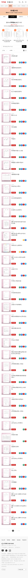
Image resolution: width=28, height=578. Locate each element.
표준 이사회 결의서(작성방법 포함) (18, 506)
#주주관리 (12, 16)
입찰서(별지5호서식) (16, 328)
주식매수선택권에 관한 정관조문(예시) (18, 376)
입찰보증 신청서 (15, 446)
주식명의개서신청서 (16, 293)
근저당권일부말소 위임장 (17, 411)
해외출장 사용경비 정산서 (17, 162)
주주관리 (12, 54)
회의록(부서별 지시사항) (17, 150)
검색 (24, 46)
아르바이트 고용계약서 (16, 245)
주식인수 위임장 (15, 340)
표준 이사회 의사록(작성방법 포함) (18, 258)
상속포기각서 (14, 269)
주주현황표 (13, 482)
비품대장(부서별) (15, 174)
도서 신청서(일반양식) (16, 198)
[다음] (17, 531)
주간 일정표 (14, 127)
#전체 (4, 16)
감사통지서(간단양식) (16, 210)
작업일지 (13, 139)
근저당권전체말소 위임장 (17, 364)
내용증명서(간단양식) (16, 68)
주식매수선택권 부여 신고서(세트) (18, 388)
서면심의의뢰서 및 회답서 (17, 399)
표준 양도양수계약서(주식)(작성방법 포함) (18, 234)
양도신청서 (14, 470)
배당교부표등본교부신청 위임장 (18, 316)
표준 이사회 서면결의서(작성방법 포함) (18, 494)
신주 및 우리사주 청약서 (16, 423)
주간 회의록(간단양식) (16, 79)
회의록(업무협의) (15, 103)
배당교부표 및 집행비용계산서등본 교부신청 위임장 (18, 352)
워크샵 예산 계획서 (15, 186)
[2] (19, 531)
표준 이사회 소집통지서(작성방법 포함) (18, 518)
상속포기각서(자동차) (16, 304)
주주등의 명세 (14, 435)
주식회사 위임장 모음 (16, 281)
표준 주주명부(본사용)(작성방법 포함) (18, 222)
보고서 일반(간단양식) (16, 91)
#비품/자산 (21, 16)
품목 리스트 (14, 115)
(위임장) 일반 (14, 56)
